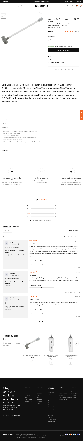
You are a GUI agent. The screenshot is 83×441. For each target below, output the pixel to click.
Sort (65, 237)
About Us (27, 391)
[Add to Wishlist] (41, 12)
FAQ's (38, 395)
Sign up (71, 1)
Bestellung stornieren (39, 400)
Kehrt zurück (40, 393)
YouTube (75, 395)
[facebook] (61, 69)
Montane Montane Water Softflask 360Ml (51, 355)
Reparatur (39, 397)
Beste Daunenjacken (51, 406)
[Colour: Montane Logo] (49, 39)
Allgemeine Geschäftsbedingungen (63, 396)
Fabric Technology (51, 397)
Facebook (75, 391)
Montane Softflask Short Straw (31, 355)
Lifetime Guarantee (50, 414)
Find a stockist (78, 1)
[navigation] (25, 343)
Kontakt (38, 403)
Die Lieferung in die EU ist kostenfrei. (41, 1)
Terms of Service (52, 419)
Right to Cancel (63, 399)
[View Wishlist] (71, 6)
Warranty (50, 417)
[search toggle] (67, 6)
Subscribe (17, 415)
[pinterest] (69, 69)
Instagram (75, 393)
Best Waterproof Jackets (52, 410)
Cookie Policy (62, 391)
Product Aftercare (50, 401)
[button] (72, 31)
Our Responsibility (28, 398)
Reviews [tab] (7, 227)
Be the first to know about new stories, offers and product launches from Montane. (11, 406)
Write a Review (75, 231)
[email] (72, 69)
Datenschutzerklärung (63, 393)
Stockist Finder (28, 401)
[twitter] (65, 69)
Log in (66, 1)
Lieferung (39, 391)
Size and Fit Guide (51, 393)
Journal (74, 397)
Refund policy (51, 421)
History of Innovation (27, 394)
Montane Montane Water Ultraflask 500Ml (71, 355)
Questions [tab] (16, 227)
